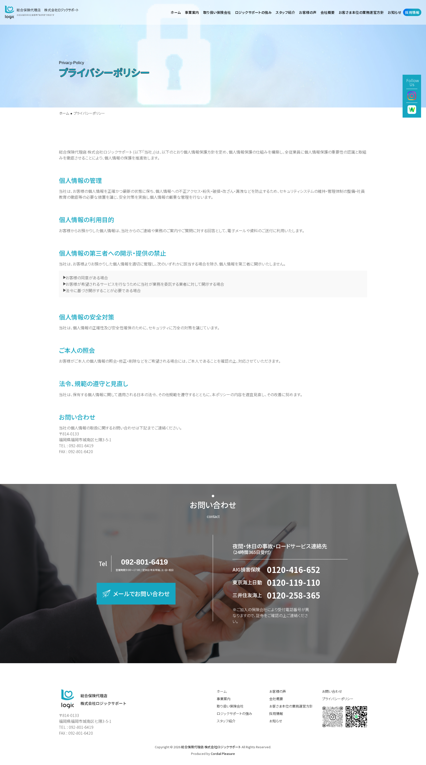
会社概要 (276, 698)
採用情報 (276, 713)
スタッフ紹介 (226, 720)
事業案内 (224, 698)
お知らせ (275, 720)
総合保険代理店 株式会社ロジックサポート (211, 747)
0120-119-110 (293, 582)
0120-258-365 (293, 595)
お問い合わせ (332, 691)
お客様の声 (308, 12)
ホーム (64, 113)
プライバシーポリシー (338, 698)
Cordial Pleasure (223, 753)
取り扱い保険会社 (230, 706)
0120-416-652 (293, 569)
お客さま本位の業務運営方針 (291, 706)
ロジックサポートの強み (234, 713)
